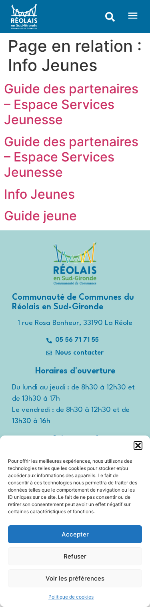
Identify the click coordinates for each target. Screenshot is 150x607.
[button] (138, 446)
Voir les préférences (75, 578)
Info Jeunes (39, 194)
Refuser (75, 556)
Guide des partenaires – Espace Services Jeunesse (71, 104)
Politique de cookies (71, 597)
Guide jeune (40, 216)
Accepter (75, 534)
